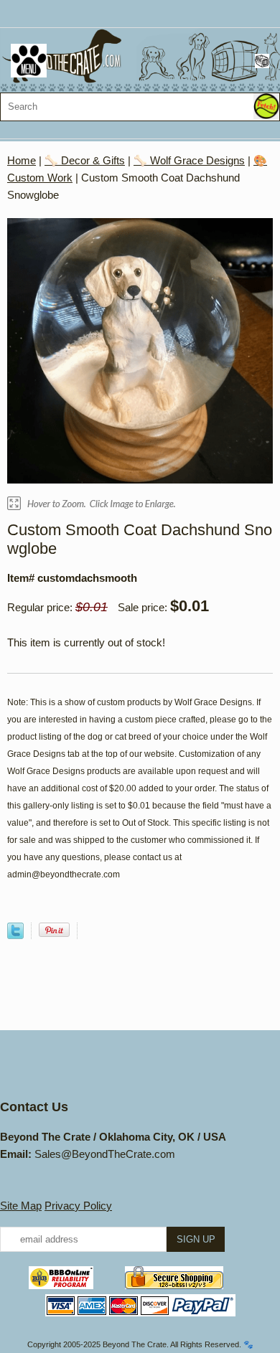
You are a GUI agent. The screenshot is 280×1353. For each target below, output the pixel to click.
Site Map (21, 1205)
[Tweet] (15, 935)
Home (21, 160)
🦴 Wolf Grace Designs (189, 160)
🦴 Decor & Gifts (85, 160)
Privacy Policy (78, 1205)
